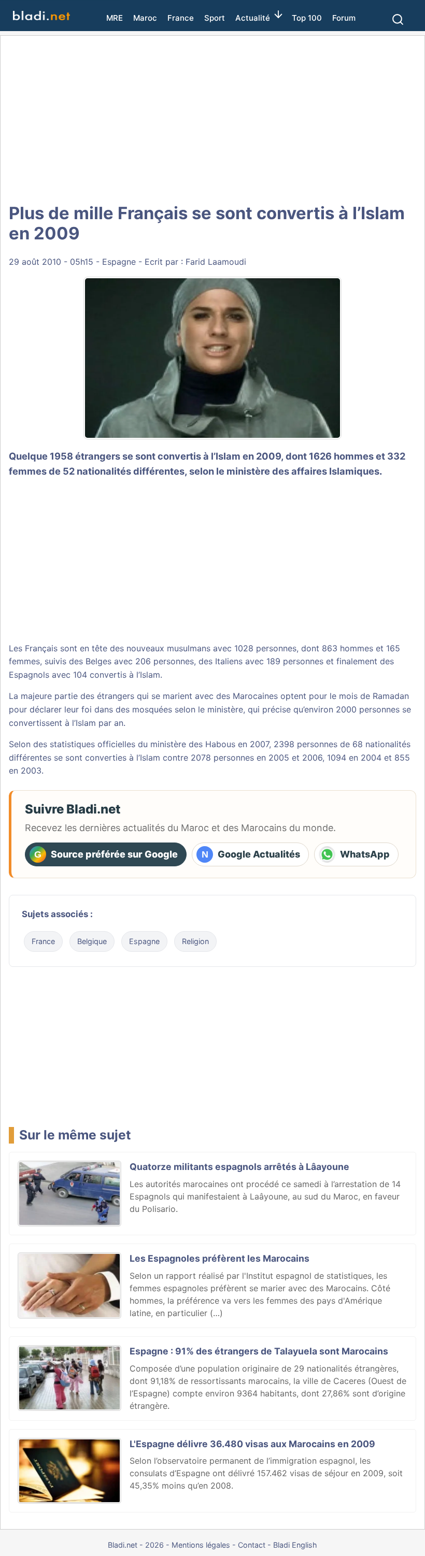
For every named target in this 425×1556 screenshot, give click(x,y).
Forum (344, 18)
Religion (195, 941)
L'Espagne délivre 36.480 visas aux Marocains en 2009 (252, 1443)
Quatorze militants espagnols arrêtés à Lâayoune (239, 1166)
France (180, 18)
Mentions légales (201, 1544)
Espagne (119, 261)
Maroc (145, 18)
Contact (251, 1544)
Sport (214, 18)
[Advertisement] (212, 119)
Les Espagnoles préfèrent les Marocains (219, 1258)
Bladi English (295, 1544)
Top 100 (307, 18)
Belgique (92, 941)
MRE (114, 18)
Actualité (252, 18)
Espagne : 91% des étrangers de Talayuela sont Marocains (259, 1351)
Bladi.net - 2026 (136, 1544)
